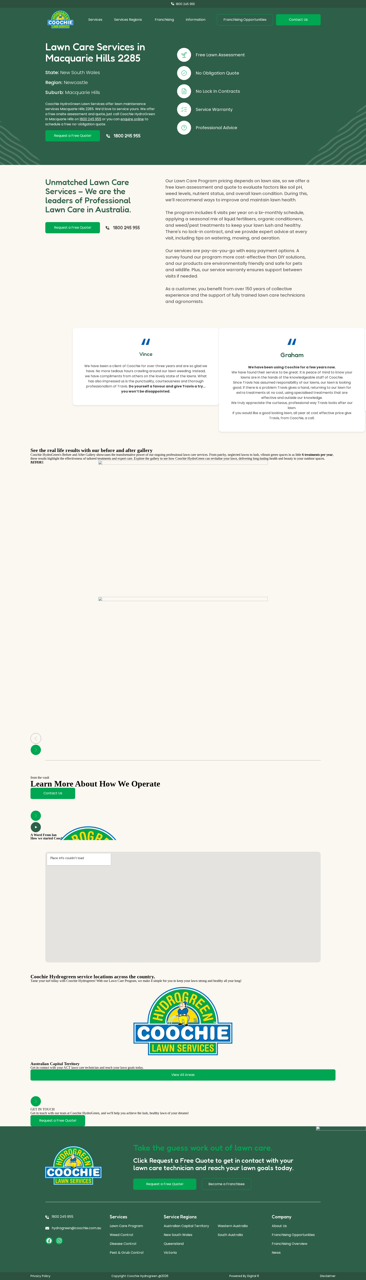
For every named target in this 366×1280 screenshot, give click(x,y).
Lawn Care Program (126, 1225)
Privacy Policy (40, 1276)
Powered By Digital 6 (244, 1276)
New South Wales (178, 1234)
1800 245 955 (90, 119)
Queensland (174, 1243)
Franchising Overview (289, 1243)
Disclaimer (328, 1276)
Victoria (170, 1252)
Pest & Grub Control (126, 1252)
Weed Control (121, 1234)
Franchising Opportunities (293, 1234)
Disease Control (123, 1243)
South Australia (230, 1234)
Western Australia (233, 1225)
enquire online (132, 119)
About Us (279, 1225)
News (276, 1252)
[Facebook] (49, 1240)
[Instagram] (59, 1240)
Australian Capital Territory (186, 1225)
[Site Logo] (60, 19)
